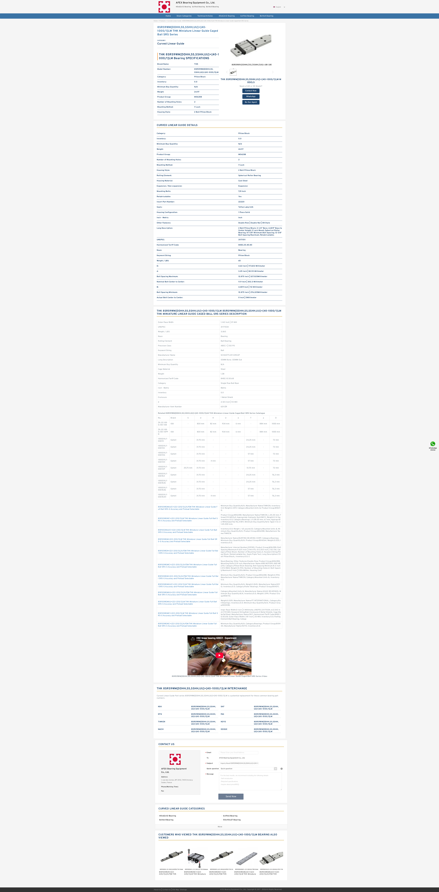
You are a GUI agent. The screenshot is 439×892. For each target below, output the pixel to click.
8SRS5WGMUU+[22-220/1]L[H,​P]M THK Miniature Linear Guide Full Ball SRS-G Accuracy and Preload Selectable (188, 593)
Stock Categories (184, 16)
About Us (157, 890)
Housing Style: (163, 112)
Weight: (160, 92)
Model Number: (164, 69)
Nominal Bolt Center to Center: (171, 282)
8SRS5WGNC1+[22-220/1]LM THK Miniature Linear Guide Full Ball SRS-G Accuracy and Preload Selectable (188, 519)
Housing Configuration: (167, 212)
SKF (222, 707)
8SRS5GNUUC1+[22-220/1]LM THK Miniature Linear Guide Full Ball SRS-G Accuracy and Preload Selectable (187, 531)
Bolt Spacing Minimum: (167, 292)
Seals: (159, 207)
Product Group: (164, 97)
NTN (160, 714)
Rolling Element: (164, 175)
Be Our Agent (251, 102)
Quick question (213, 769)
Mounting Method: (165, 107)
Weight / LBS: (163, 261)
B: (158, 287)
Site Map (175, 890)
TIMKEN (161, 722)
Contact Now (251, 91)
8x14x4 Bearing (266, 16)
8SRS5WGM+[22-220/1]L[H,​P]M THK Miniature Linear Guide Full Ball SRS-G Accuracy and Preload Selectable (188, 577)
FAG (222, 714)
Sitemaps (183, 890)
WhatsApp (250, 96)
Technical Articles (205, 16)
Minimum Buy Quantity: (168, 87)
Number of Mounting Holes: (169, 102)
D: (158, 266)
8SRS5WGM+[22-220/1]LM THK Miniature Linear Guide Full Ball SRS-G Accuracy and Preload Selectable (187, 540)
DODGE (224, 729)
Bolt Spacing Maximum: (167, 276)
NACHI (161, 729)
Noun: (159, 250)
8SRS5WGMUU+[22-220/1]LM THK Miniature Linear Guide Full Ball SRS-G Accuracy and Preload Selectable (187, 603)
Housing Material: (165, 181)
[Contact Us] (433, 446)
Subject (209, 763)
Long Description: (165, 228)
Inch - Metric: (163, 218)
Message (209, 774)
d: (157, 271)
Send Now (231, 796)
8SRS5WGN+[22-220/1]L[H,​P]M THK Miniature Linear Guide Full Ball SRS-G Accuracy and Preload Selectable (188, 552)
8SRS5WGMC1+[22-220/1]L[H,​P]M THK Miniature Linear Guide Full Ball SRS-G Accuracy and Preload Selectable (187, 566)
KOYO (223, 722)
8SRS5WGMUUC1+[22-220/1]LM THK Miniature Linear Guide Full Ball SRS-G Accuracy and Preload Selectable (188, 585)
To (208, 758)
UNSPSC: (161, 240)
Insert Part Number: (166, 202)
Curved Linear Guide (174, 21)
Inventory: (162, 82)
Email (208, 753)
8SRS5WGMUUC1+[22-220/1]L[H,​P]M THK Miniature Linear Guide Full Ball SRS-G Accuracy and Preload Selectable (188, 508)
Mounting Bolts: (164, 191)
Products (162, 21)
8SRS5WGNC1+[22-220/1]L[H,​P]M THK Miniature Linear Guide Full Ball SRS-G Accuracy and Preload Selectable (187, 625)
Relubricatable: (164, 196)
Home (168, 16)
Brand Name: (163, 64)
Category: (161, 77)
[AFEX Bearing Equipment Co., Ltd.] (164, 6)
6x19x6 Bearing (247, 16)
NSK (160, 707)
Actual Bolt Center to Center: (170, 297)
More (220, 827)
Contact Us (166, 890)
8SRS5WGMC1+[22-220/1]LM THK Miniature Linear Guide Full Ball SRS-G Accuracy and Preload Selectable (188, 614)
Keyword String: (164, 255)
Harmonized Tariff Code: (168, 245)
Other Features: (164, 223)
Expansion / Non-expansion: (169, 186)
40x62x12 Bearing (227, 16)
